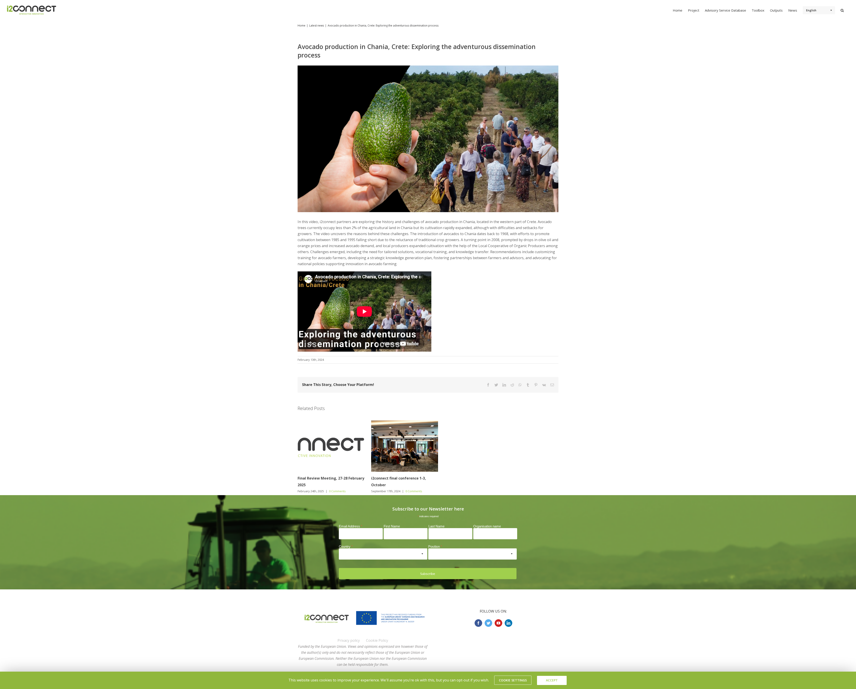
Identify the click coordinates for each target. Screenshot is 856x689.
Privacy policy (348, 640)
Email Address (350, 526)
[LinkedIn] (508, 623)
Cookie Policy (377, 640)
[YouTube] (498, 623)
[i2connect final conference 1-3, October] (404, 445)
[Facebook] (478, 623)
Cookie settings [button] (513, 680)
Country (346, 546)
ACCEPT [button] (552, 680)
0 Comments (337, 491)
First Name (392, 526)
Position (435, 546)
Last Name (436, 526)
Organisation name (487, 526)
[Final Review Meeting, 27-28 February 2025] (331, 445)
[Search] (842, 10)
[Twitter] (488, 623)
